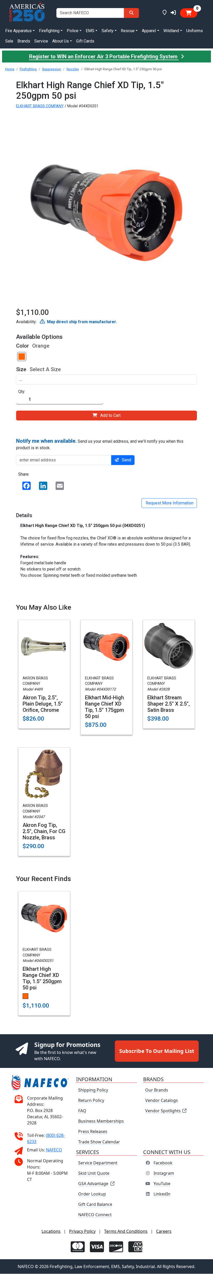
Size (21, 369)
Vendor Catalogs (161, 1100)
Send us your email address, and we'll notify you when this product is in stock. (99, 444)
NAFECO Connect (95, 1215)
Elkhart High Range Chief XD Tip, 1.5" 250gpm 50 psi (42, 978)
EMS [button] (90, 30)
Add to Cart (110, 415)
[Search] (131, 13)
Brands (23, 41)
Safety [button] (108, 30)
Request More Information (169, 503)
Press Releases (92, 1132)
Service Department (97, 1163)
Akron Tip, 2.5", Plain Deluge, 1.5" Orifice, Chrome (43, 703)
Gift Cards (85, 41)
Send (126, 459)
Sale (9, 41)
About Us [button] (60, 41)
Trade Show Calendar (99, 1142)
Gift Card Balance (95, 1204)
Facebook (163, 1163)
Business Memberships (101, 1121)
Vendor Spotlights (163, 1111)
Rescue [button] (128, 30)
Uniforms (194, 30)
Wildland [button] (171, 30)
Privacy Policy (82, 1231)
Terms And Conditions (126, 1231)
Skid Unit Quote (93, 1173)
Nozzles (72, 69)
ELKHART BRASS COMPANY (40, 106)
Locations (51, 1231)
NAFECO (54, 1150)
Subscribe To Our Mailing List (156, 1050)
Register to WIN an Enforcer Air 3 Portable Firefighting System (104, 56)
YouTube (162, 1184)
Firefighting (28, 69)
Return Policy (91, 1100)
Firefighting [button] (49, 30)
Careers (163, 1231)
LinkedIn (162, 1194)
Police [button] (72, 30)
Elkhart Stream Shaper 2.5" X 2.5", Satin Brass (168, 703)
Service (41, 41)
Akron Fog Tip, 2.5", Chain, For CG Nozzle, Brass (44, 831)
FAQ (82, 1111)
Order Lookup (92, 1194)
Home (9, 69)
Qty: (21, 391)
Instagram (164, 1173)
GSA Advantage (93, 1184)
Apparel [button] (149, 30)
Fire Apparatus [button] (18, 30)
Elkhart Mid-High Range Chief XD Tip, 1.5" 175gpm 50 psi (104, 706)
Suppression (51, 69)
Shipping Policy (93, 1090)
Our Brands (156, 1090)
